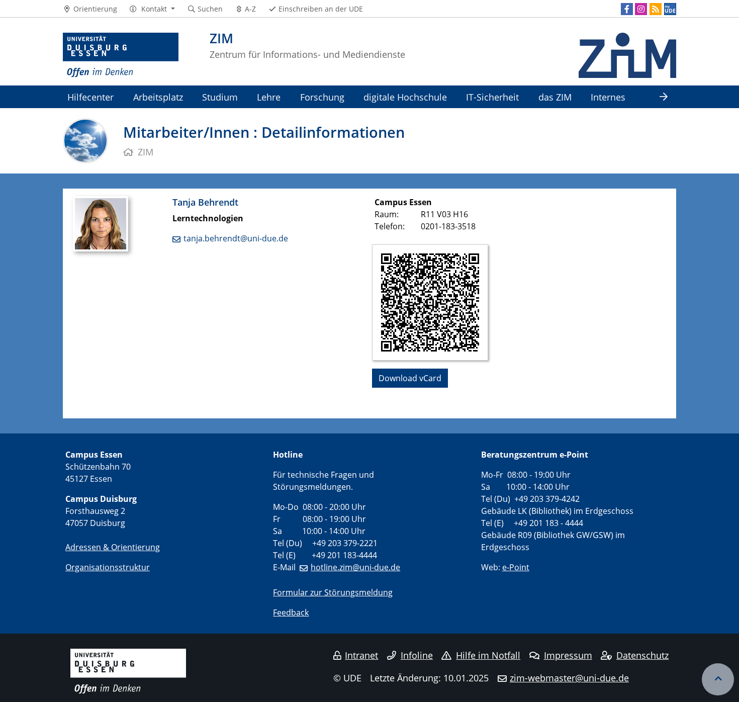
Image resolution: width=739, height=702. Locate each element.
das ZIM (555, 97)
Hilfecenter (90, 97)
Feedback (291, 612)
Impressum (568, 655)
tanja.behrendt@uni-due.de (235, 238)
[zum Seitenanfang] (718, 679)
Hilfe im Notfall (488, 655)
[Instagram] (641, 9)
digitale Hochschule (405, 97)
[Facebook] (627, 9)
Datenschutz (642, 655)
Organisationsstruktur (107, 567)
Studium (220, 97)
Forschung (322, 97)
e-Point (515, 567)
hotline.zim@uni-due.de (355, 567)
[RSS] (656, 9)
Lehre (269, 97)
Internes (608, 97)
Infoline (417, 655)
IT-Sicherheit (492, 97)
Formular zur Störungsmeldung (333, 592)
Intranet (361, 655)
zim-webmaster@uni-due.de (569, 678)
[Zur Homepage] (120, 55)
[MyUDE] (670, 9)
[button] (152, 9)
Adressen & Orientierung (112, 547)
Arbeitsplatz (158, 97)
